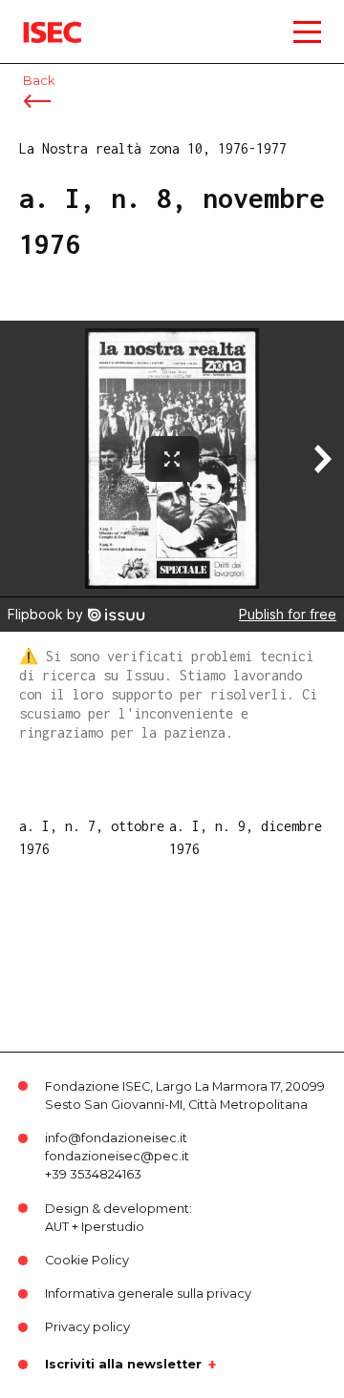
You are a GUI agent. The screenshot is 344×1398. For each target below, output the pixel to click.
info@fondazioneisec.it (116, 1138)
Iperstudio (112, 1227)
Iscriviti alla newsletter (123, 1364)
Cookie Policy (87, 1260)
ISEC (38, 18)
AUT (57, 1227)
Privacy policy (87, 1327)
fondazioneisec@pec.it (117, 1156)
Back (38, 80)
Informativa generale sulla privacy (148, 1293)
